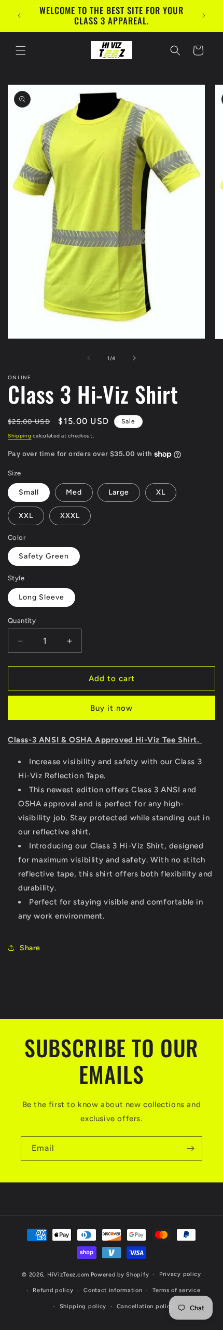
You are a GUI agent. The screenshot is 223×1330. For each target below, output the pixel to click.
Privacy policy (180, 1274)
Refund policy (53, 1290)
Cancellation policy (145, 1306)
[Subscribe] (190, 1148)
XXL (26, 515)
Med (74, 492)
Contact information (112, 1290)
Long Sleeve (41, 597)
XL (160, 492)
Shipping (20, 435)
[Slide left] (88, 358)
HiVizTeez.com (68, 1274)
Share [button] (30, 947)
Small (29, 492)
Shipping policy (83, 1306)
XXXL (70, 515)
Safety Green (44, 556)
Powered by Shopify (120, 1274)
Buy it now (111, 708)
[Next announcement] (203, 15)
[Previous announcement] (19, 15)
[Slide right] (134, 358)
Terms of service (176, 1290)
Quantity (22, 620)
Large (118, 492)
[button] (20, 50)
